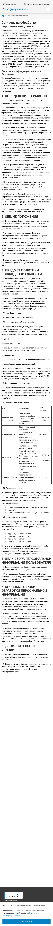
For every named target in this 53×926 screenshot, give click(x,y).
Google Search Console (28, 454)
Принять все (26, 921)
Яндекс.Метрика (25, 437)
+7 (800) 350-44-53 (17, 9)
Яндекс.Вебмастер (26, 451)
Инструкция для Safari (14, 539)
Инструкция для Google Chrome (18, 534)
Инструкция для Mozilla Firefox (17, 536)
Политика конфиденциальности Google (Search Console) (28, 513)
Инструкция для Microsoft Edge (18, 541)
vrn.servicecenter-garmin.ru (12, 190)
